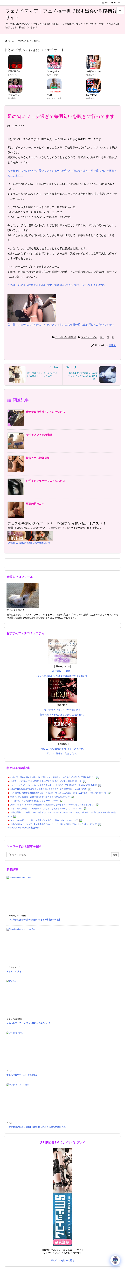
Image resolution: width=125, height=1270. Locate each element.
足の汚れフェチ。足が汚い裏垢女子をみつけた (29, 1023)
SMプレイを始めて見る (63, 1260)
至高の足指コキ (35, 503)
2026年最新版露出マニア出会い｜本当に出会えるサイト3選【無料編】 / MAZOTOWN (48, 789)
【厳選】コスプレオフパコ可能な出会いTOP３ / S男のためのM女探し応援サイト (46, 781)
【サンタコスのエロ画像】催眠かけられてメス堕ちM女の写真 (36, 1126)
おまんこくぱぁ (14, 971)
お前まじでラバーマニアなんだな (45, 480)
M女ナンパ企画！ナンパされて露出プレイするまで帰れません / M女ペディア (44, 820)
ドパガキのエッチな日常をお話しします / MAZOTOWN (34, 800)
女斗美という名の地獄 (39, 434)
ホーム (11, 41)
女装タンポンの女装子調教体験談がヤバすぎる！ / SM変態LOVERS (40, 797)
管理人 (112, 345)
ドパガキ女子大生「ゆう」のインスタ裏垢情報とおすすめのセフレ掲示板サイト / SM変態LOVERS (53, 785)
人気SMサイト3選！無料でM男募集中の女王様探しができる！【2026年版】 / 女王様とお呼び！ (52, 804)
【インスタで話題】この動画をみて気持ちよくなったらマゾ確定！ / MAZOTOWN (46, 808)
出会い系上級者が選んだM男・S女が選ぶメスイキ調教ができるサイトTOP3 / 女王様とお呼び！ (52, 777)
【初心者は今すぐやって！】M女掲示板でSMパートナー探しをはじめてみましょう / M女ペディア (53, 824)
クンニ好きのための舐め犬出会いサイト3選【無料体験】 (34, 919)
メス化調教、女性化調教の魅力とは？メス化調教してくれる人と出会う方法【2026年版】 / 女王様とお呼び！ (58, 793)
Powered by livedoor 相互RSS (24, 827)
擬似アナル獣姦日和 (37, 457)
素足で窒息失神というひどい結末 (45, 411)
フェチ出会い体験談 (30, 41)
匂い (102, 337)
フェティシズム (89, 337)
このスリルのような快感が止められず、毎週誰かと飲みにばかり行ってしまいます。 (56, 285)
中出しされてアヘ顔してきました (22, 1075)
